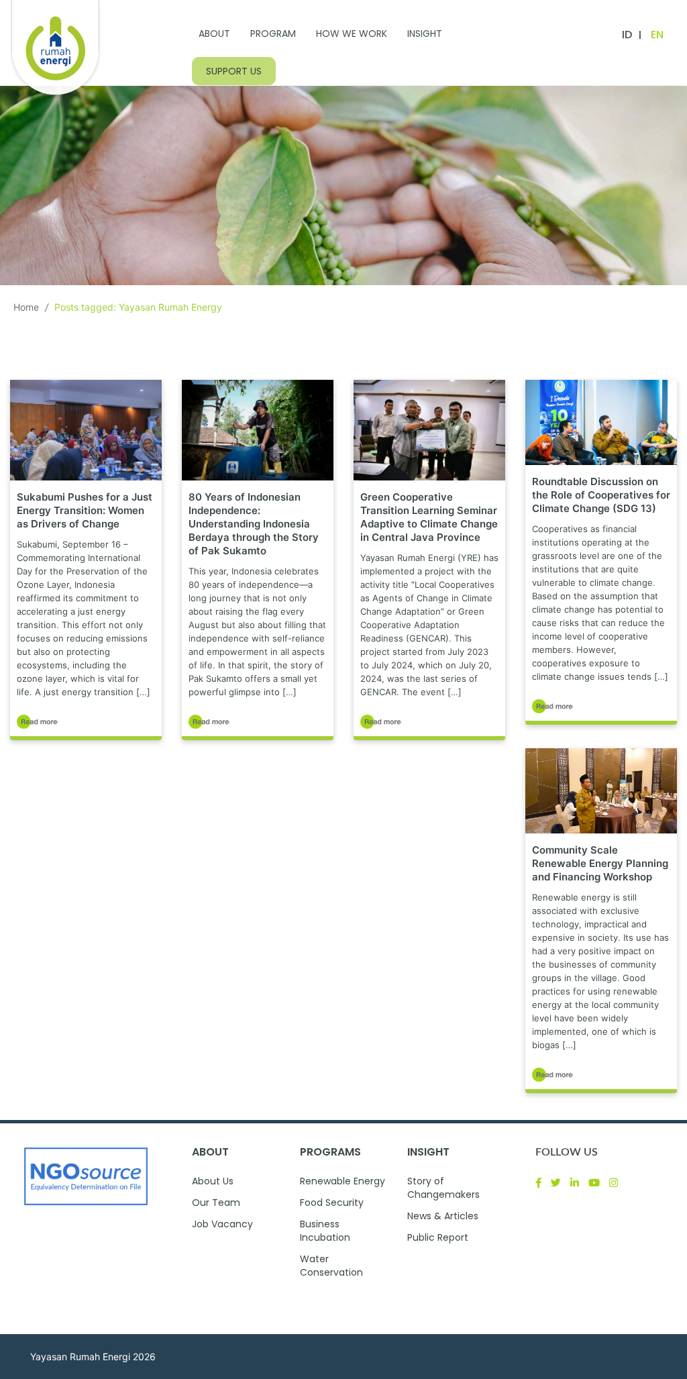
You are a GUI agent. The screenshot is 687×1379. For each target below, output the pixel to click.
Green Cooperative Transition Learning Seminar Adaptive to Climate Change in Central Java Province (429, 517)
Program (273, 33)
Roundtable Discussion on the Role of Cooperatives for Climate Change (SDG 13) (601, 495)
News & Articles (442, 1216)
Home (26, 307)
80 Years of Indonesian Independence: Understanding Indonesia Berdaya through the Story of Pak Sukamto (254, 524)
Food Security (332, 1202)
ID (627, 34)
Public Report (437, 1237)
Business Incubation (325, 1230)
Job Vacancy (222, 1224)
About (214, 33)
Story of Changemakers (443, 1187)
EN (657, 34)
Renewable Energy (342, 1181)
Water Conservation (331, 1265)
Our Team (216, 1202)
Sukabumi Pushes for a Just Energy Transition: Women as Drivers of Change (84, 510)
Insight (424, 33)
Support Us (234, 71)
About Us (212, 1181)
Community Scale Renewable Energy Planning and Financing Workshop (600, 863)
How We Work (351, 33)
